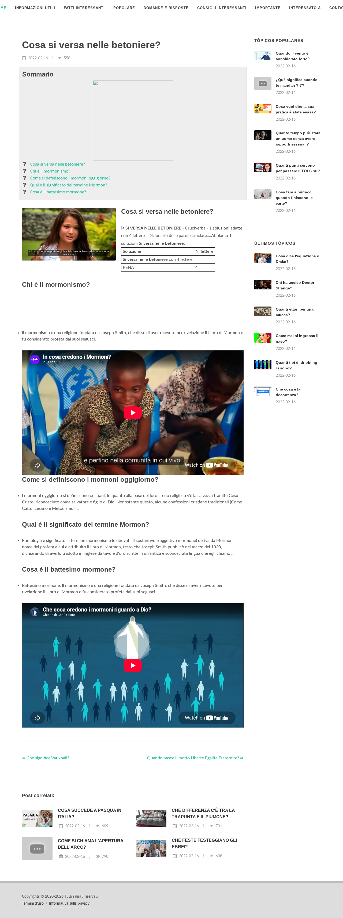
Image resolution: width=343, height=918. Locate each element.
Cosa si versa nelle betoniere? (57, 164)
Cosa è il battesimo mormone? (58, 192)
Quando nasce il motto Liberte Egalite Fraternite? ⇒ (195, 758)
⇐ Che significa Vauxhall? (45, 758)
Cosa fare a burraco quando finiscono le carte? (294, 197)
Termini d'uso (33, 903)
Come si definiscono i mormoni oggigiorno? (70, 178)
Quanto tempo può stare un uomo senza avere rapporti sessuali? (298, 138)
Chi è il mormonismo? (50, 171)
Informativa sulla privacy (69, 903)
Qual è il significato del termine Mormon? (68, 185)
